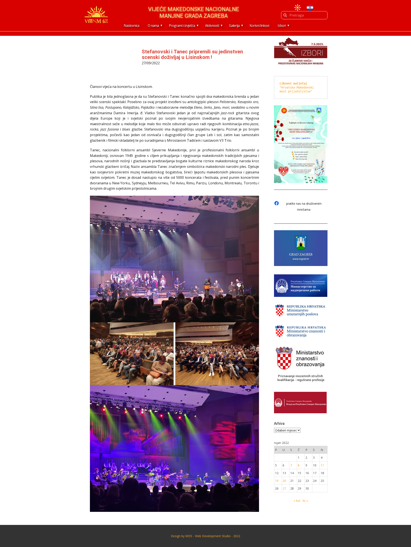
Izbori (282, 25)
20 (284, 481)
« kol (297, 501)
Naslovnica (131, 25)
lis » (305, 501)
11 (322, 465)
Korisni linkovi (259, 25)
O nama (153, 25)
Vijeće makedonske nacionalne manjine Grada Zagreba (193, 12)
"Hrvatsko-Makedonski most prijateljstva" (298, 87)
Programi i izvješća (182, 25)
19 (276, 481)
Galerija (234, 25)
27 (284, 488)
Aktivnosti (212, 25)
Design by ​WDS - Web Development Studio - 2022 (205, 536)
